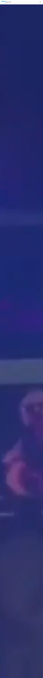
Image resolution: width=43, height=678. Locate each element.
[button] (40, 2)
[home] (6, 2)
